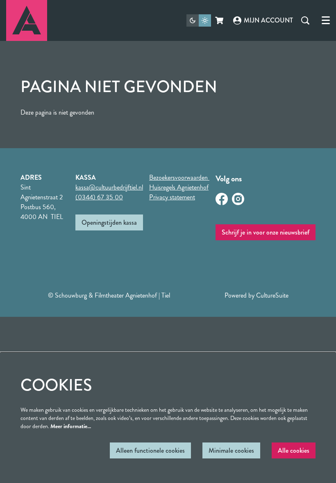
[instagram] (238, 199)
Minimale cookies (231, 450)
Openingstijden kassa (109, 222)
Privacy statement (172, 197)
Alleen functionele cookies (150, 450)
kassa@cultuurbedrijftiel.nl (109, 187)
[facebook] (222, 199)
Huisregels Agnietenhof (179, 187)
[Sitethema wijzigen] (198, 20)
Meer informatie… (70, 426)
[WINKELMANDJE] (220, 20)
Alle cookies (293, 450)
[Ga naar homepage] (26, 20)
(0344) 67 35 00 (99, 197)
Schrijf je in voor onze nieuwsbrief (265, 232)
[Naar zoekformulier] (305, 20)
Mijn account (268, 20)
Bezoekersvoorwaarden (179, 177)
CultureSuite (272, 295)
